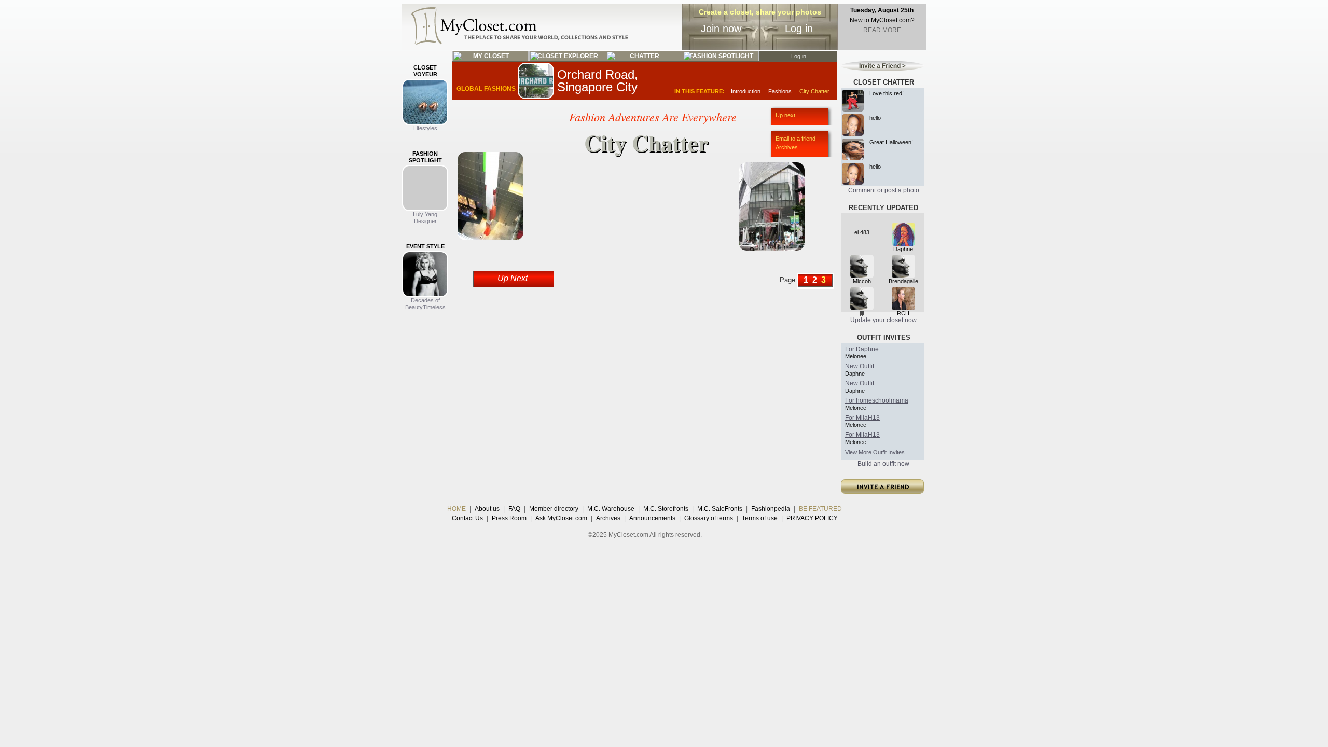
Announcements (652, 518)
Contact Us (467, 518)
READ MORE (882, 30)
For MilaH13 (862, 417)
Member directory (553, 509)
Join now (721, 28)
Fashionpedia (770, 509)
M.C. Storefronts (665, 509)
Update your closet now (883, 320)
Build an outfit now (883, 463)
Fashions (780, 91)
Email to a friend (795, 138)
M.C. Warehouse (610, 509)
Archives (787, 147)
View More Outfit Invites (875, 452)
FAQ (514, 509)
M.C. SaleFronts (719, 509)
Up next (785, 115)
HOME (456, 509)
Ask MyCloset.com (561, 518)
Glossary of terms (708, 518)
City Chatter (814, 91)
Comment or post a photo (883, 190)
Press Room (509, 518)
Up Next (512, 278)
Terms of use (760, 518)
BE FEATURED (820, 509)
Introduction (745, 91)
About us (487, 509)
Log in (799, 28)
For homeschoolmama (876, 400)
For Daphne (862, 349)
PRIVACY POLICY (812, 518)
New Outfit (859, 366)
